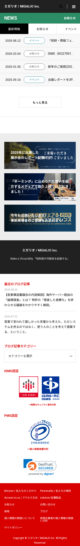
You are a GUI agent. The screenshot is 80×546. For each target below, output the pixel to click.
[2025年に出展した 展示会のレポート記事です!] (40, 167)
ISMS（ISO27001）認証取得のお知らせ (61, 53)
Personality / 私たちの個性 (55, 490)
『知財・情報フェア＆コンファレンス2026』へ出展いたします (61, 40)
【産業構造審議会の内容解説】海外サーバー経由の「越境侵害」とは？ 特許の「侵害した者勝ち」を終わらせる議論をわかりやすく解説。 (39, 300)
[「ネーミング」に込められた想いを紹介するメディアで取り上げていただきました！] (40, 199)
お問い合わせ (47, 504)
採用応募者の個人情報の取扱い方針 (56, 519)
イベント (34, 40)
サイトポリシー (13, 527)
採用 (6, 511)
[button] (40, 467)
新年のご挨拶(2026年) (61, 66)
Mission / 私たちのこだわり (20, 490)
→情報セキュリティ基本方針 (42, 405)
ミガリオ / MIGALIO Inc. (22, 6)
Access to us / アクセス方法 (21, 497)
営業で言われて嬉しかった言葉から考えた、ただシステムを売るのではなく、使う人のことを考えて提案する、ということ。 (40, 327)
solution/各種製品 (50, 497)
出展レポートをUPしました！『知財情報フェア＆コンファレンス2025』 (61, 79)
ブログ (44, 511)
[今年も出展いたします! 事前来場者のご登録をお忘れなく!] (40, 230)
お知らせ (42, 29)
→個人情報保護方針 (37, 449)
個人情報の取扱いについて (19, 518)
